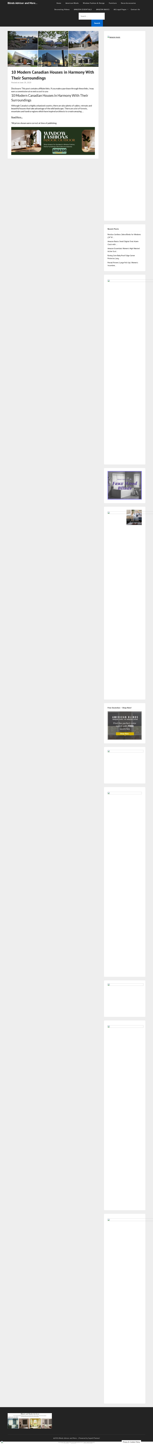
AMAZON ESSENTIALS (83, 9)
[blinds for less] (53, 140)
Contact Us (135, 9)
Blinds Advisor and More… (22, 3)
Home (59, 3)
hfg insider (66, 1442)
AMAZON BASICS (102, 9)
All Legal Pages (120, 9)
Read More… (17, 117)
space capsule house (88, 1442)
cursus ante (73, 1442)
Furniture (113, 3)
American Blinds (72, 3)
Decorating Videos (62, 9)
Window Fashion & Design (94, 3)
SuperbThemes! (94, 1438)
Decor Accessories (128, 3)
